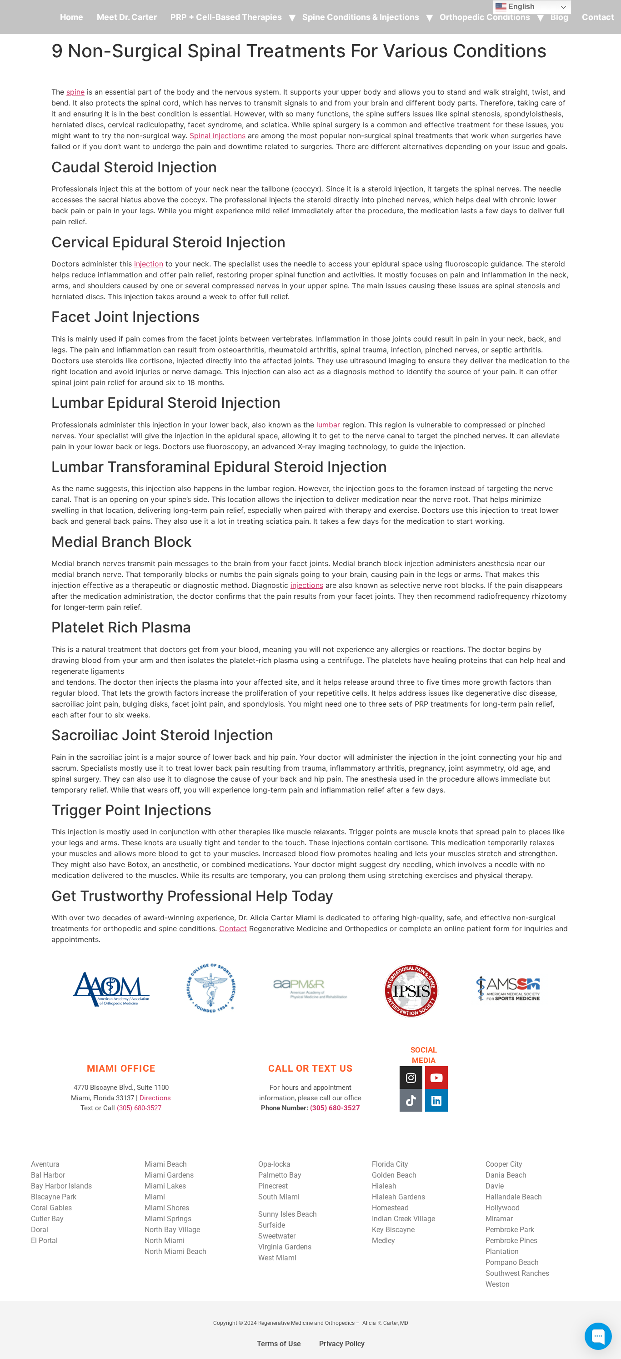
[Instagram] (411, 1077)
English (520, 6)
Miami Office (121, 1068)
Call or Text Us (310, 1068)
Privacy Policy (342, 1343)
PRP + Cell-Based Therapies (226, 17)
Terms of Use (279, 1343)
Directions (155, 1098)
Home (71, 17)
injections (306, 585)
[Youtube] (436, 1077)
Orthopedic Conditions (485, 17)
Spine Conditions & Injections (360, 17)
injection (148, 263)
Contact (598, 17)
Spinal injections (217, 135)
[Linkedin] (436, 1100)
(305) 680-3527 (139, 1108)
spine (75, 91)
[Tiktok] (411, 1100)
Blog (559, 17)
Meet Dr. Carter (127, 17)
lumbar (328, 424)
